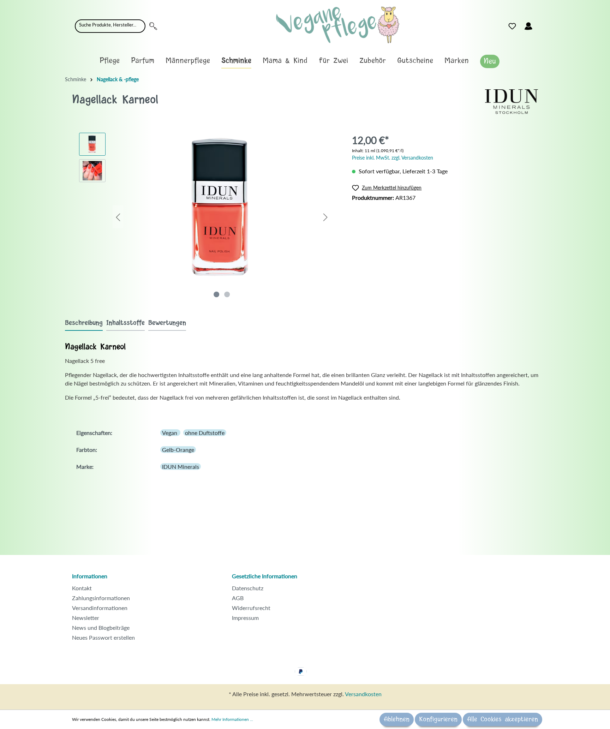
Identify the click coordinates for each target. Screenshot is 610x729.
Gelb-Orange (178, 449)
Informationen (89, 576)
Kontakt (82, 588)
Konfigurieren (438, 719)
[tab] (84, 323)
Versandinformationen (99, 607)
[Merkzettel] (512, 26)
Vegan (170, 432)
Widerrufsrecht (251, 607)
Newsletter (85, 617)
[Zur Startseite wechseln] (337, 24)
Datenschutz (247, 588)
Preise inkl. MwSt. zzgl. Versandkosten (392, 158)
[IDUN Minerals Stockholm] (511, 100)
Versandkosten (363, 694)
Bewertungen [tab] (167, 323)
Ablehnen (396, 719)
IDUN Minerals (180, 466)
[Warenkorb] (541, 24)
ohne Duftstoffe (205, 432)
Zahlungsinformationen (101, 597)
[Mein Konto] (528, 26)
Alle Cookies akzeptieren (502, 719)
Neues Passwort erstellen (103, 637)
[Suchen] (153, 26)
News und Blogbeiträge (101, 627)
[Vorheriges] (118, 216)
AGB (238, 597)
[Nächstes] (325, 216)
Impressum (245, 617)
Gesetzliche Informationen (264, 576)
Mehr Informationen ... (232, 719)
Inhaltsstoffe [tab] (125, 323)
